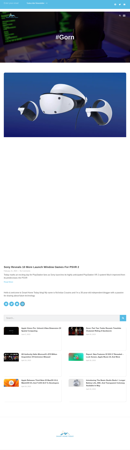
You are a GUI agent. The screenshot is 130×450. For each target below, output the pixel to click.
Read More (8, 282)
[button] (120, 16)
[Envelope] (17, 304)
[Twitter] (120, 4)
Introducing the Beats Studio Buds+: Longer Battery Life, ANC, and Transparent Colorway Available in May (105, 383)
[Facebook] (115, 4)
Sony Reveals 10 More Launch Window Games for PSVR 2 (41, 267)
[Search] (123, 318)
